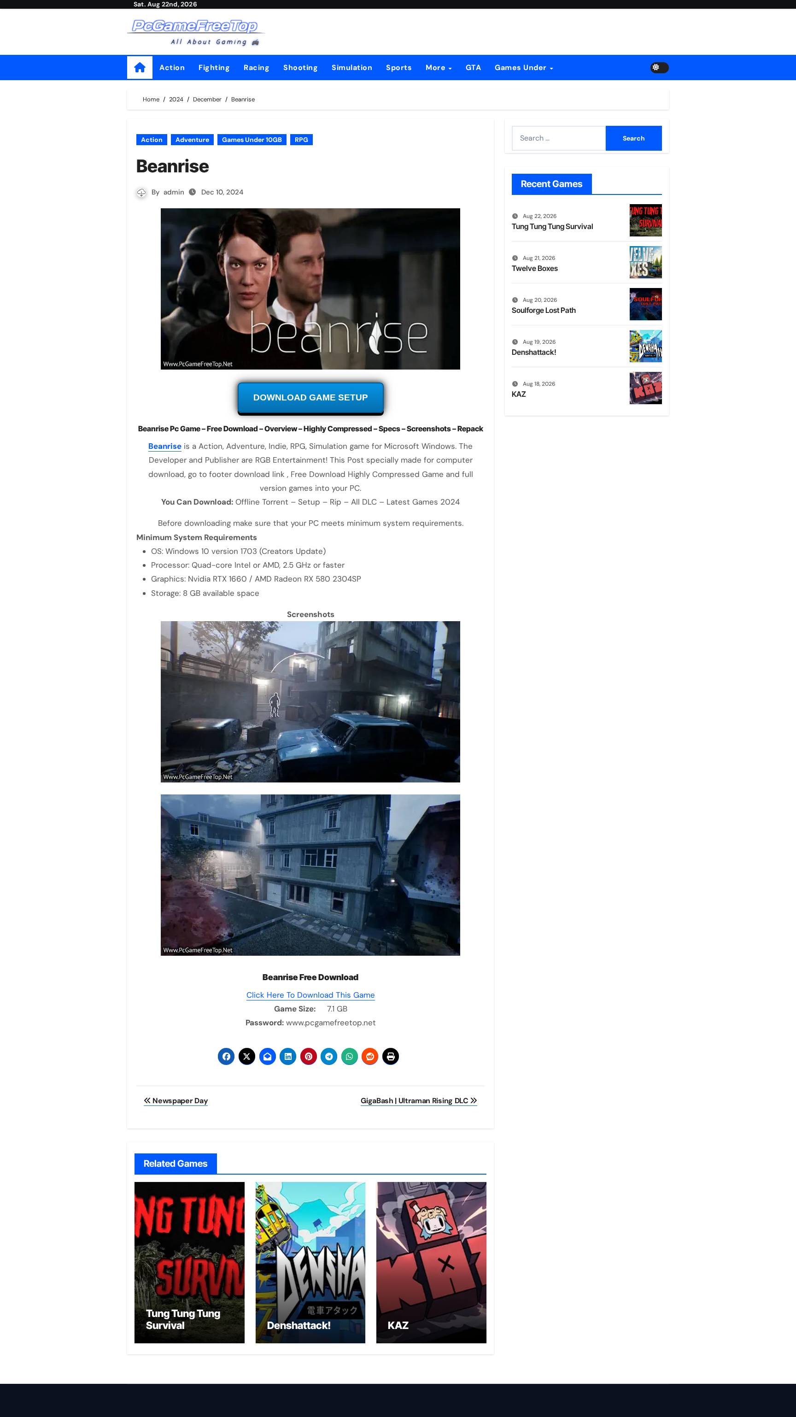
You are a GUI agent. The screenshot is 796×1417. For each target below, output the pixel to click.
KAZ (398, 1325)
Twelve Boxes (535, 268)
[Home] (139, 67)
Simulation (352, 67)
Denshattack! (299, 1325)
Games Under (522, 67)
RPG (301, 139)
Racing (256, 67)
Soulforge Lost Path (544, 310)
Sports (399, 67)
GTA (473, 67)
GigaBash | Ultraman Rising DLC (415, 1100)
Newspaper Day (179, 1100)
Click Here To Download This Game (310, 995)
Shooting (300, 67)
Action (172, 67)
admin (174, 192)
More (437, 67)
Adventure (192, 139)
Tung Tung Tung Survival (183, 1319)
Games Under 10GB (252, 139)
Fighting (214, 67)
